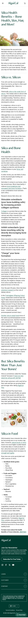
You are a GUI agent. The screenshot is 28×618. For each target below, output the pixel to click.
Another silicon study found (10, 315)
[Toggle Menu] (2, 3)
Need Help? (22, 615)
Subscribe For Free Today (12, 559)
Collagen (4, 211)
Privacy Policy (19, 610)
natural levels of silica (19, 442)
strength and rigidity (7, 453)
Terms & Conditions (10, 610)
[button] (14, 574)
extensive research (7, 290)
